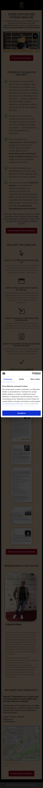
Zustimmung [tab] (7, 379)
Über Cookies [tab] (35, 379)
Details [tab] (21, 379)
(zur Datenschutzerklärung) (12, 404)
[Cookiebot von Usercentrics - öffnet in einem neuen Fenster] (32, 373)
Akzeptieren (21, 413)
